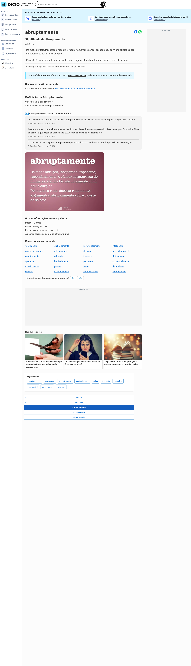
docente (87, 251)
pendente (88, 261)
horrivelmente (61, 261)
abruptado (79, 403)
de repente (78, 88)
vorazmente (31, 246)
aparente (29, 261)
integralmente (119, 271)
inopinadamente (82, 381)
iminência (106, 381)
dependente (118, 266)
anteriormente (32, 256)
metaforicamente (91, 246)
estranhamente (90, 271)
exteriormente (32, 266)
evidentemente (61, 271)
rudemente (89, 88)
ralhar (95, 381)
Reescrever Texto (77, 75)
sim (73, 278)
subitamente (50, 381)
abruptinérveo (79, 412)
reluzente (58, 256)
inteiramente (60, 251)
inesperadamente (63, 88)
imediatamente (34, 381)
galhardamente (61, 246)
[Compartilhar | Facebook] (135, 32)
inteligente (118, 246)
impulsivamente (65, 381)
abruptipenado (79, 417)
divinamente (118, 256)
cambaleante (47, 387)
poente (57, 266)
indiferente (61, 387)
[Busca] (102, 4)
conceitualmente (121, 261)
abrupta (79, 398)
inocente (87, 256)
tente (85, 266)
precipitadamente (121, 251)
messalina (118, 381)
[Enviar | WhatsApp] (140, 32)
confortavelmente (34, 251)
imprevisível (33, 387)
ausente (29, 271)
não (80, 278)
